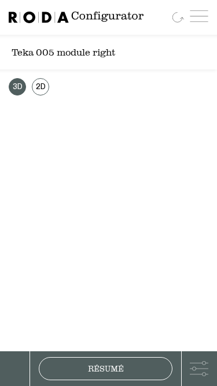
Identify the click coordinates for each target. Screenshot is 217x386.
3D (18, 87)
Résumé (106, 368)
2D (41, 87)
